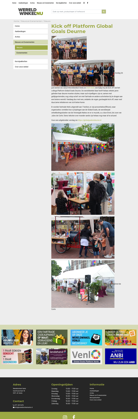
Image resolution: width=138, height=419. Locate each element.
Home (14, 3)
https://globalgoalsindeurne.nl (89, 120)
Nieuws (47, 21)
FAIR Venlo (90, 88)
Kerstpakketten (61, 3)
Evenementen (22, 53)
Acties (32, 3)
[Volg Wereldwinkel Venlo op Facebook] (88, 2)
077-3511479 (19, 405)
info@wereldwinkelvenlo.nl (23, 407)
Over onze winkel (75, 3)
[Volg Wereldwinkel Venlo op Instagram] (84, 2)
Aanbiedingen (23, 3)
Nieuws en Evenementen (45, 3)
